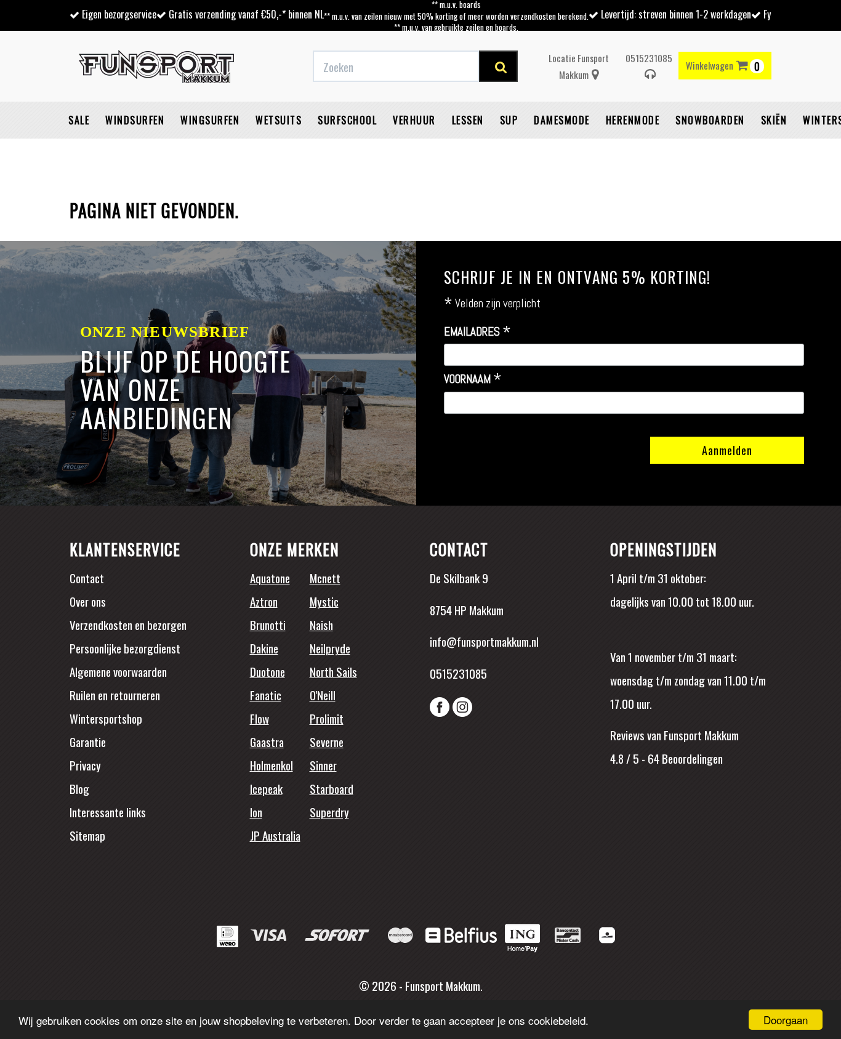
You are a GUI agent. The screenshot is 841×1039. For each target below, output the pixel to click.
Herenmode (633, 120)
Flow (259, 718)
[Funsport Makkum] (156, 66)
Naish (321, 624)
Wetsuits (279, 120)
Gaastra (267, 741)
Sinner (323, 765)
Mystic (324, 601)
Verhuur (414, 120)
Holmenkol (271, 765)
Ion (256, 811)
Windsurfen (134, 120)
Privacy (85, 765)
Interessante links (108, 811)
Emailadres (477, 331)
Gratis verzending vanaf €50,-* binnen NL (246, 14)
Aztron (264, 601)
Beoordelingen (691, 758)
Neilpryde (330, 648)
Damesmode (562, 120)
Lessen (468, 120)
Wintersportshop (106, 718)
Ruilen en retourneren (115, 694)
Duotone (267, 671)
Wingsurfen (209, 120)
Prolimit (327, 718)
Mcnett (325, 577)
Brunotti (268, 624)
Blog (79, 788)
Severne (327, 741)
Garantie (88, 741)
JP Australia (275, 835)
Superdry (329, 811)
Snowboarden (710, 120)
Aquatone (270, 577)
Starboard (331, 788)
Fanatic (265, 694)
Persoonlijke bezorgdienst (125, 648)
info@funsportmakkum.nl (484, 641)
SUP (509, 120)
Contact (87, 577)
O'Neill (323, 694)
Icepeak (266, 788)
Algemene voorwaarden (118, 671)
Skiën (774, 120)
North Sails (333, 671)
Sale (78, 120)
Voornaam (473, 379)
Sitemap (87, 835)
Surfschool (347, 120)
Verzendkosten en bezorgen (128, 624)
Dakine (264, 648)
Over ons (88, 601)
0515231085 (649, 58)
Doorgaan (785, 1019)
